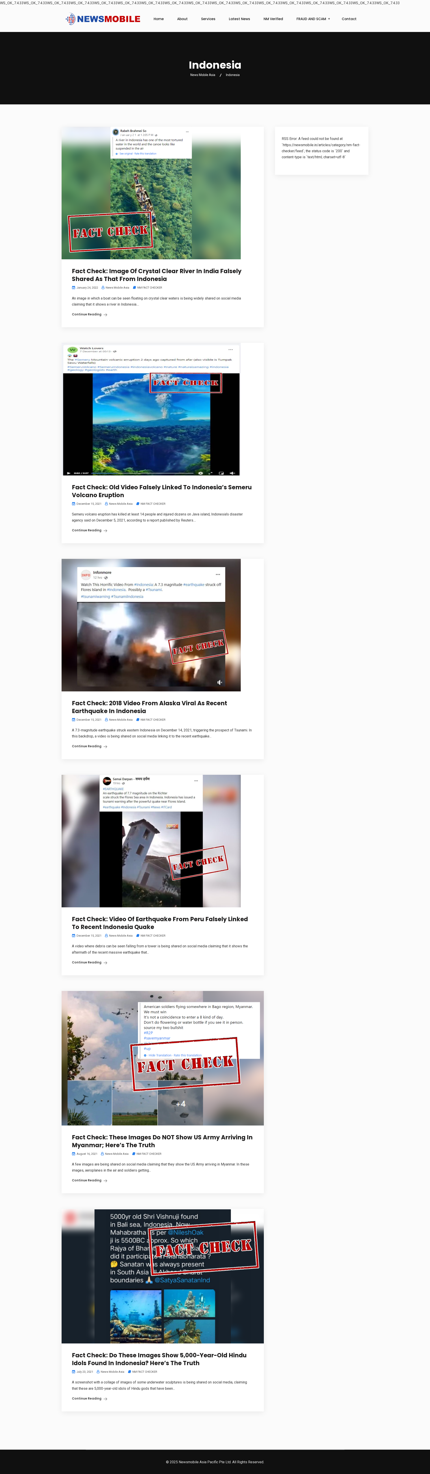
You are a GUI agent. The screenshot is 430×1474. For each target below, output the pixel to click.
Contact (349, 19)
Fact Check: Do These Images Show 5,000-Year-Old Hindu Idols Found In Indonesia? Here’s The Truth (159, 1359)
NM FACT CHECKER (149, 287)
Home (159, 19)
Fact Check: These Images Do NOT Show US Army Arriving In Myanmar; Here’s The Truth (162, 1141)
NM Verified (273, 19)
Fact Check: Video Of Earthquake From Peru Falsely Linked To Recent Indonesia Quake (160, 923)
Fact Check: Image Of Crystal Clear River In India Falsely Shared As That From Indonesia (156, 275)
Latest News (239, 19)
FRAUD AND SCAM (311, 19)
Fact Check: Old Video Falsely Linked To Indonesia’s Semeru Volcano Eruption (162, 491)
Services (208, 19)
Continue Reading (86, 314)
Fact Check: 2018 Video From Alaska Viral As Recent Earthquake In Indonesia (149, 707)
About (182, 19)
